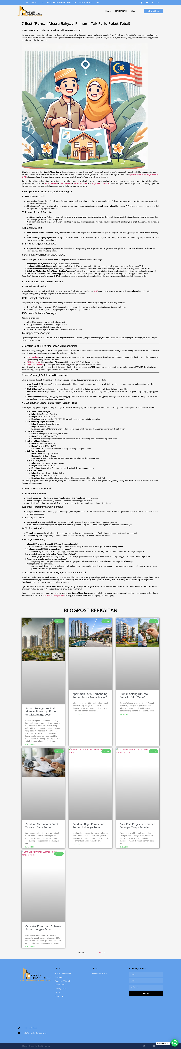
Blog (133, 11)
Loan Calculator (51, 183)
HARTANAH (121, 11)
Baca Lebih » (30, 745)
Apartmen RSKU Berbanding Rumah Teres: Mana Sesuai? (90, 695)
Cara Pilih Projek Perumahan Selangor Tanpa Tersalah (137, 825)
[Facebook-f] (141, 2)
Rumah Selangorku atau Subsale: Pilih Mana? (134, 695)
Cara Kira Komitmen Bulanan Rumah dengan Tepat (43, 927)
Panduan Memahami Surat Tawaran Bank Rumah (41, 825)
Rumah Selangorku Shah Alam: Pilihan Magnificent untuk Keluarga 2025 (41, 711)
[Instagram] (158, 2)
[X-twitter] (152, 2)
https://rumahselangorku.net (53, 595)
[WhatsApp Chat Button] (175, 1043)
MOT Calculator (80, 183)
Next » (102, 952)
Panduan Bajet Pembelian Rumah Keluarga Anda (88, 825)
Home (108, 11)
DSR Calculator (66, 183)
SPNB (96, 291)
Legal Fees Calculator (100, 183)
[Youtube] (147, 2)
